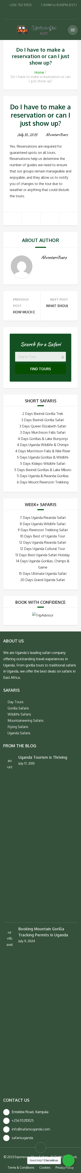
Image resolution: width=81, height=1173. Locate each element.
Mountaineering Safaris (26, 720)
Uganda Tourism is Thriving (42, 757)
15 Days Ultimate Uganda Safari (43, 573)
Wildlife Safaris (19, 714)
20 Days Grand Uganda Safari (42, 580)
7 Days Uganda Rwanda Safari (43, 517)
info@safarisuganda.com (31, 1129)
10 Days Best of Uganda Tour (42, 536)
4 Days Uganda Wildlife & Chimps (43, 445)
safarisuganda (22, 1138)
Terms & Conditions (21, 1167)
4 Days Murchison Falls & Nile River (42, 451)
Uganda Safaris (19, 733)
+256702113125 (23, 1120)
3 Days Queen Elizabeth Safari (42, 426)
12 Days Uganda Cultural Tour (42, 549)
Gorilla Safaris (18, 708)
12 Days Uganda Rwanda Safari (42, 542)
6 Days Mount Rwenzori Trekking (42, 482)
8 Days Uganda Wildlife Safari (42, 524)
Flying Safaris (18, 727)
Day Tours (16, 702)
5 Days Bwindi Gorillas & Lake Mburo (42, 470)
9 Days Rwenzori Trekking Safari (43, 530)
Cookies (45, 1167)
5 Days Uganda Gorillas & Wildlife (42, 457)
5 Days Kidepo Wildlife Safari (42, 463)
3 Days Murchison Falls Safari (42, 432)
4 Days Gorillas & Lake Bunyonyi (43, 439)
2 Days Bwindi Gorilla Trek (42, 413)
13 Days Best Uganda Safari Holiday (43, 555)
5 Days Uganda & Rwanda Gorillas (43, 476)
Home (39, 72)
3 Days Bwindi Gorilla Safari (42, 420)
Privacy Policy (65, 1167)
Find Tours (40, 369)
